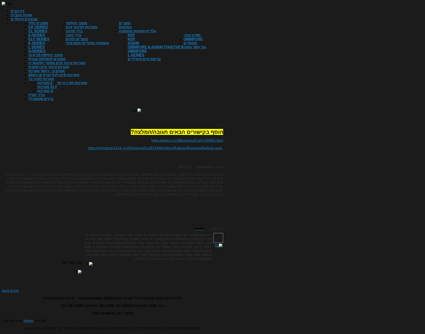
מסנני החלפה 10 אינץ (45, 55)
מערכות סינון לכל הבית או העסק (53, 75)
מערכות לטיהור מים (81, 27)
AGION (133, 43)
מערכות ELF (47, 87)
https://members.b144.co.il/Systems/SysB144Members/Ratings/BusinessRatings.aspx (155, 148)
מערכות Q (45, 91)
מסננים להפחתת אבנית (47, 59)
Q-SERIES (36, 51)
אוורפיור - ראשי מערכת (46, 71)
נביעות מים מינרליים (144, 59)
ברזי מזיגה (74, 31)
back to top (10, 291)
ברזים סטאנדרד (40, 99)
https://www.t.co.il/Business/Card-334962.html (187, 140)
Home (28, 321)
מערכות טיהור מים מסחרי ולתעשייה (57, 63)
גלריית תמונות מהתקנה (137, 31)
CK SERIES (38, 27)
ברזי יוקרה (36, 95)
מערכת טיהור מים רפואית (48, 67)
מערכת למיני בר (41, 79)
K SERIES (36, 43)
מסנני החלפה (76, 23)
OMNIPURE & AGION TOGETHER (156, 47)
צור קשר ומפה (195, 47)
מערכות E (45, 83)
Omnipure (137, 51)
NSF (131, 35)
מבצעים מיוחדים (24, 19)
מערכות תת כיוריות (72, 83)
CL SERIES (37, 31)
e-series (36, 35)
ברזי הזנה (73, 35)
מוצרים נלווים (77, 39)
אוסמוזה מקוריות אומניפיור (87, 43)
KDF (131, 39)
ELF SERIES (38, 39)
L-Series (136, 55)
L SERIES (36, 47)
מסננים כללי (38, 23)
